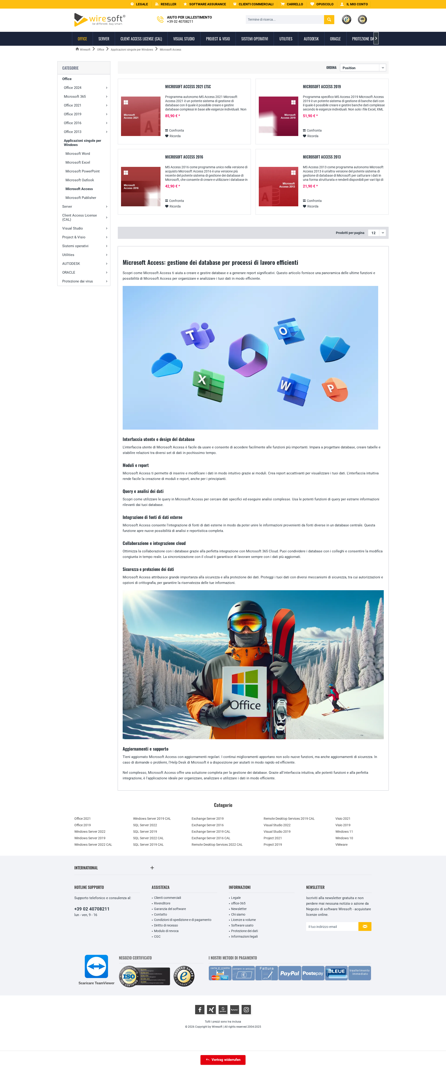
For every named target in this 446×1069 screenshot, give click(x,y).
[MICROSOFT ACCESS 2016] (141, 186)
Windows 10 (344, 838)
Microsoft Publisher (81, 198)
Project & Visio (73, 237)
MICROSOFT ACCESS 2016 (184, 157)
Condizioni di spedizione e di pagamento (182, 920)
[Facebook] (199, 1009)
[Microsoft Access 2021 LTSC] (141, 116)
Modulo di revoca (166, 931)
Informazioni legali (244, 936)
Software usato (242, 925)
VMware (341, 844)
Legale (236, 898)
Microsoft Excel (78, 162)
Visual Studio (72, 228)
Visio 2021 (343, 818)
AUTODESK (71, 264)
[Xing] (211, 1009)
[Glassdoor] (223, 1009)
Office (67, 79)
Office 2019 (72, 114)
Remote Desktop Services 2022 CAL (217, 844)
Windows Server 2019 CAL (152, 818)
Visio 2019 (343, 825)
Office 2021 (72, 105)
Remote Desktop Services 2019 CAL (289, 818)
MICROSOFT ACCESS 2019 (322, 86)
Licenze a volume (243, 920)
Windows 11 (344, 831)
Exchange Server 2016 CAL (211, 838)
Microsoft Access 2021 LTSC (188, 86)
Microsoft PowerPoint (83, 171)
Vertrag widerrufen (226, 1060)
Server (67, 206)
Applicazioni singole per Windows (82, 143)
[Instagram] (246, 1009)
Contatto (160, 914)
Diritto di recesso (166, 925)
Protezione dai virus (77, 281)
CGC (157, 936)
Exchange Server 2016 (208, 825)
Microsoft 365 (75, 96)
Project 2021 (273, 838)
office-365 (238, 903)
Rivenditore (162, 903)
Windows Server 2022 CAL (93, 844)
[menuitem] (292, 4)
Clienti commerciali (167, 898)
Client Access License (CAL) (79, 217)
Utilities (68, 255)
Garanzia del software (170, 909)
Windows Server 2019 (89, 838)
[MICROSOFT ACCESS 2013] (278, 186)
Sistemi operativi (75, 246)
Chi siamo (238, 914)
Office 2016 (72, 123)
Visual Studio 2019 (277, 831)
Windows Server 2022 (89, 831)
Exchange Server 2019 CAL (211, 831)
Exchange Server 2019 (208, 818)
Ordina (331, 67)
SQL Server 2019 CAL (148, 844)
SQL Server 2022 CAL (148, 838)
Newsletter (239, 909)
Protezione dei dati (244, 931)
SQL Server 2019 (145, 831)
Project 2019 (273, 844)
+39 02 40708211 (92, 909)
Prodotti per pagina (350, 233)
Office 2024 (72, 88)
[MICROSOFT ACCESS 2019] (278, 116)
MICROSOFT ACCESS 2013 (322, 157)
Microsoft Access (79, 189)
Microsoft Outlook (80, 180)
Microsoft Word (78, 154)
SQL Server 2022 (145, 825)
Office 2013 (72, 132)
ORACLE (68, 272)
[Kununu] (234, 1009)
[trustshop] (184, 976)
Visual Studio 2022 (277, 825)
